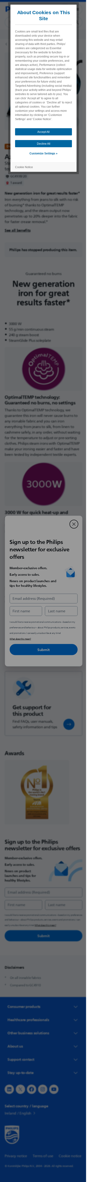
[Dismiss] (72, 524)
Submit (41, 649)
